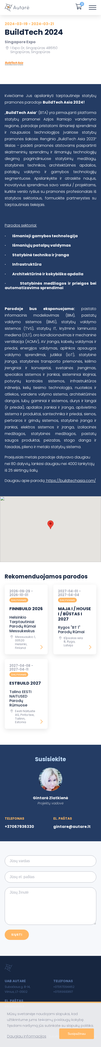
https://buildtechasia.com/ (70, 480)
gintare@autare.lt (72, 826)
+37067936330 (19, 826)
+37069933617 (63, 992)
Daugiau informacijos (26, 1036)
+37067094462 (63, 987)
